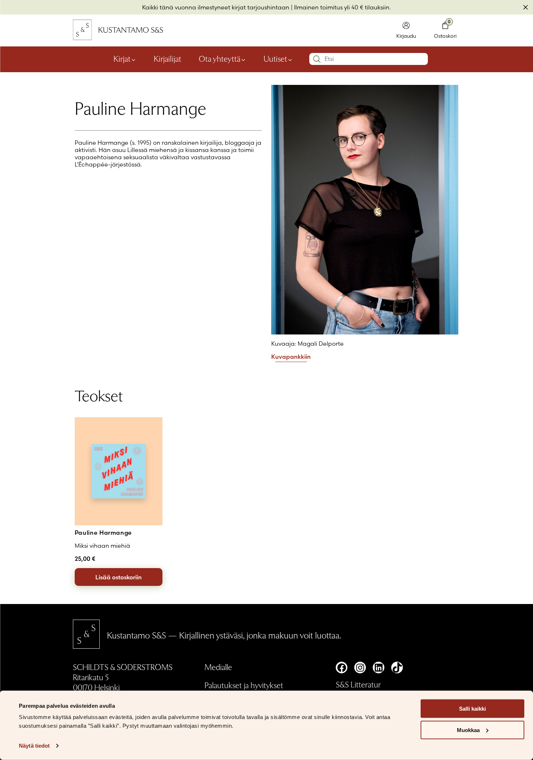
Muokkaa (468, 730)
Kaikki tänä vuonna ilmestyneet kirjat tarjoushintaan (215, 7)
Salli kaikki (472, 709)
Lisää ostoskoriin (118, 577)
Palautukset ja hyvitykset (243, 685)
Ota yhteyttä (219, 58)
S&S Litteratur (358, 684)
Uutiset (275, 58)
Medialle (218, 666)
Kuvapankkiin (291, 357)
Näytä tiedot (34, 746)
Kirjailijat (167, 58)
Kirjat (122, 58)
